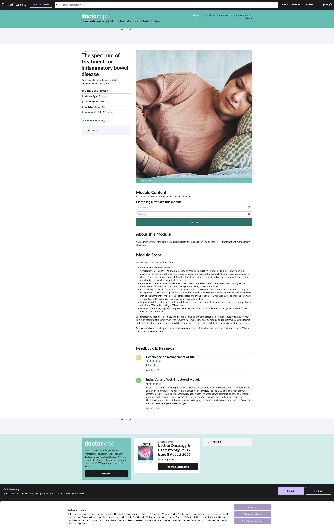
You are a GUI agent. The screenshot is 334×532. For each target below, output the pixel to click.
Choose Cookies (251, 514)
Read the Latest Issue (178, 466)
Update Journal (165, 441)
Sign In (291, 490)
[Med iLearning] (16, 4)
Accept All (252, 507)
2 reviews (109, 112)
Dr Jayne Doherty (92, 80)
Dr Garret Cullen (110, 80)
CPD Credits (296, 4)
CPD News (309, 4)
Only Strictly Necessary (252, 521)
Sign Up (106, 473)
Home (196, 15)
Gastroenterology (106, 51)
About (285, 4)
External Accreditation (90, 51)
